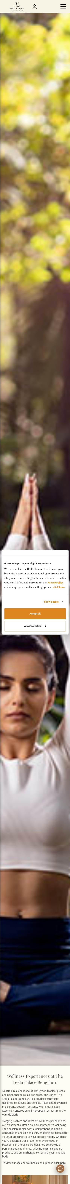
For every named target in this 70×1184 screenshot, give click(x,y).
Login (35, 7)
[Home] (17, 6)
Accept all (35, 613)
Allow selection (32, 626)
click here (59, 587)
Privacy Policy (55, 582)
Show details (51, 601)
